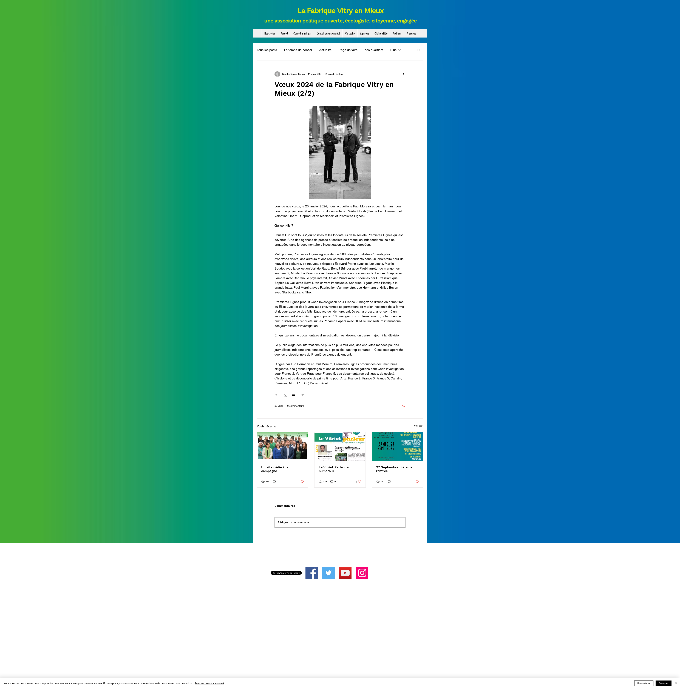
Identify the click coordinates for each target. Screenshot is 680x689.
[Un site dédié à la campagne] (282, 446)
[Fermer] (676, 683)
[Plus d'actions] (403, 74)
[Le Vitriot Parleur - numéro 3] (340, 446)
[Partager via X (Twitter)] (285, 395)
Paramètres (643, 683)
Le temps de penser (298, 50)
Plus (393, 50)
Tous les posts (267, 50)
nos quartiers (374, 50)
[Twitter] (328, 573)
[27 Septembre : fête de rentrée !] (397, 446)
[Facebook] (311, 573)
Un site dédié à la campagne (274, 469)
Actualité (325, 50)
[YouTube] (345, 573)
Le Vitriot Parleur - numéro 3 (334, 469)
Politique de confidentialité (209, 683)
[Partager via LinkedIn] (293, 395)
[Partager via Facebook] (276, 395)
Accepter (663, 683)
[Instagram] (362, 573)
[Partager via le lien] (302, 395)
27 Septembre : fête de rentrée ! (394, 469)
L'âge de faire (348, 50)
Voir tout (418, 425)
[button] (302, 33)
